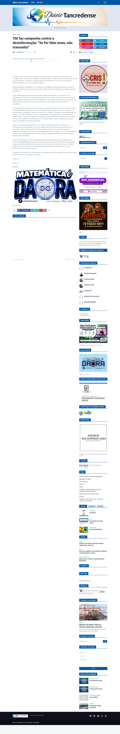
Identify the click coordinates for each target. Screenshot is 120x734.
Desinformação (25, 142)
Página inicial (16, 34)
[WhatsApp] (76, 52)
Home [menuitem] (33, 2)
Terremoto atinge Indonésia (95, 706)
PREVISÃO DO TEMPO (85, 479)
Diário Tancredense (20, 2)
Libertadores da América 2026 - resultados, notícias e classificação (91, 500)
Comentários (85, 315)
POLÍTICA (81, 484)
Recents (100, 506)
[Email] (45, 210)
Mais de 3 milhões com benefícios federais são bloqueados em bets (93, 552)
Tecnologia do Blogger (87, 52)
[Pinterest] (41, 210)
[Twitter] (73, 52)
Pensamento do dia (96, 680)
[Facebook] (71, 52)
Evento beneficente (96, 529)
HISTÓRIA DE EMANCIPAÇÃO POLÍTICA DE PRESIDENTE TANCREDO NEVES (90, 490)
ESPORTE (81, 496)
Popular (83, 506)
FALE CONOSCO (83, 482)
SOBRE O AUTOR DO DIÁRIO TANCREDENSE (90, 476)
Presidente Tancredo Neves (96, 522)
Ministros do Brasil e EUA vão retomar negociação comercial (91, 544)
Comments (91, 506)
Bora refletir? (94, 697)
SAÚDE (81, 487)
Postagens (85, 313)
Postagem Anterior (19, 259)
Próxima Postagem (70, 259)
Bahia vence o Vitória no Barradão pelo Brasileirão (91, 560)
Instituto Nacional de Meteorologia (89, 494)
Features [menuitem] (40, 2)
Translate (85, 467)
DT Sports (93, 513)
